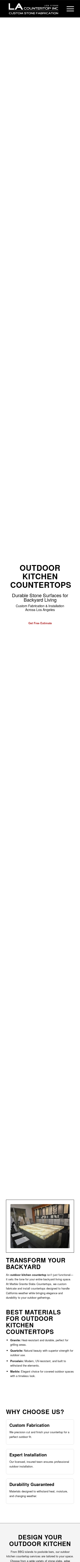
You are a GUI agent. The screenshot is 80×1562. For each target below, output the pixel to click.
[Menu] (68, 8)
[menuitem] (68, 8)
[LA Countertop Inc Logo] (33, 8)
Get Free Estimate (40, 623)
